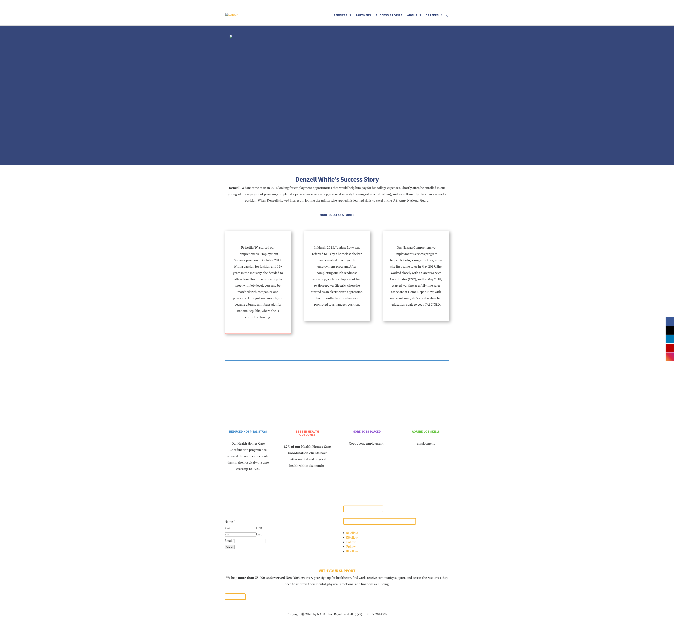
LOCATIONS (402, 4)
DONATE (442, 4)
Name (230, 521)
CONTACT (423, 4)
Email (229, 540)
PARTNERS (363, 15)
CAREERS (432, 15)
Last (259, 534)
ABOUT (412, 15)
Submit (229, 547)
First (259, 528)
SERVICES (340, 15)
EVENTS (382, 4)
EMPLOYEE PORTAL (363, 509)
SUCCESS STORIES (389, 15)
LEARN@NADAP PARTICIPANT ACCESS (379, 521)
